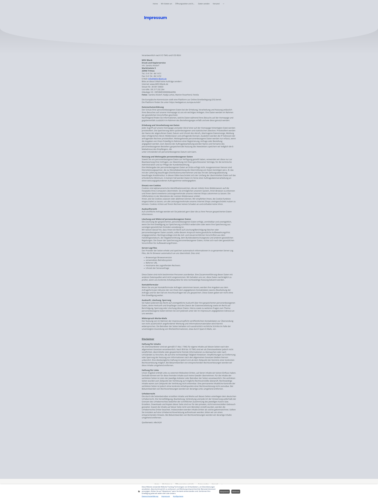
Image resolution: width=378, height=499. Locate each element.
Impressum (165, 496)
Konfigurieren (178, 496)
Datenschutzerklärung (150, 496)
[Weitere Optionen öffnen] (223, 4)
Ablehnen (235, 492)
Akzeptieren (224, 492)
